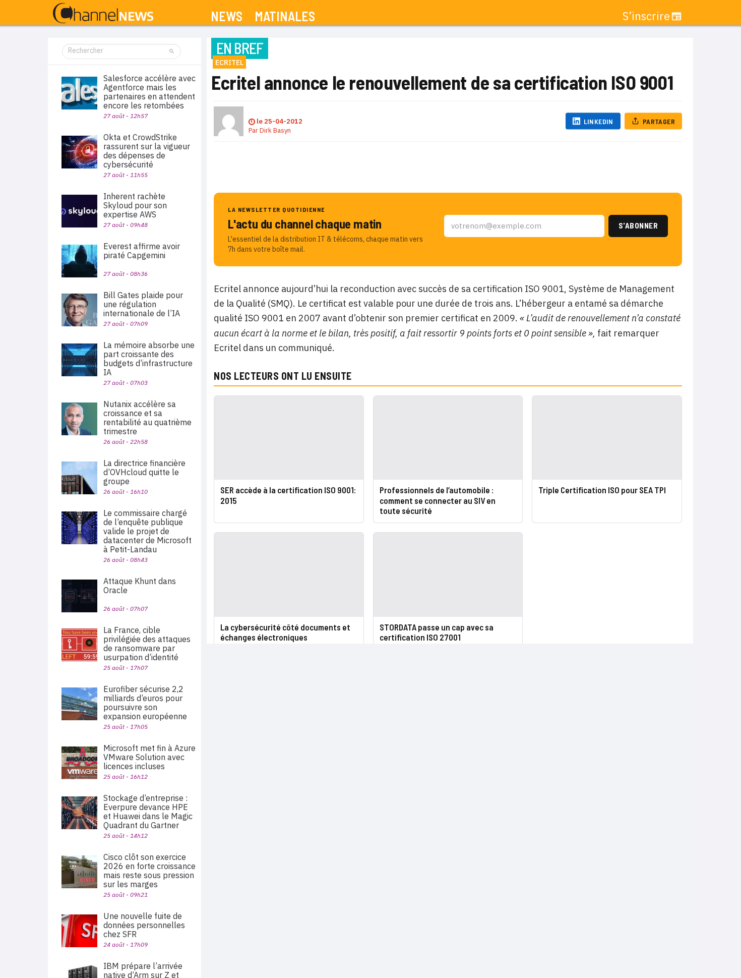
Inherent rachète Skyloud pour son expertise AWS (135, 205)
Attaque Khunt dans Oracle (139, 585)
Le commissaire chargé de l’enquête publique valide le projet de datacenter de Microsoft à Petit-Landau (147, 531)
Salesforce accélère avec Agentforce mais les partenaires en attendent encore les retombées (149, 91)
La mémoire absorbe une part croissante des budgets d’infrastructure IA (149, 358)
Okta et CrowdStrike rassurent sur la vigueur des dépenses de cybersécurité (146, 150)
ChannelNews (103, 13)
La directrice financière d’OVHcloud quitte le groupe (144, 472)
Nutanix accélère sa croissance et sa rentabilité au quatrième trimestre (147, 417)
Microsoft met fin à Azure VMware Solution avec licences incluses (149, 757)
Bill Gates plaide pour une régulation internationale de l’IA (143, 304)
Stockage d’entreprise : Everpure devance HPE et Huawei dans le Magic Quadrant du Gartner (148, 811)
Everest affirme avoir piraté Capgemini (141, 250)
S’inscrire (646, 16)
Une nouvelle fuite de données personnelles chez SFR (144, 925)
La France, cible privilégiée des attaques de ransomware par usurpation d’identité (147, 643)
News (226, 16)
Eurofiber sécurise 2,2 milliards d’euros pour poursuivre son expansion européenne (145, 702)
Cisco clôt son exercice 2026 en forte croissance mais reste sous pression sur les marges (149, 870)
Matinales (285, 16)
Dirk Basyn (275, 130)
